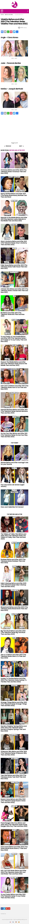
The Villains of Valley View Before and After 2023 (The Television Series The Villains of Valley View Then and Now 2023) (13, 536)
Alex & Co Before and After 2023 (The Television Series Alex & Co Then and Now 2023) (13, 656)
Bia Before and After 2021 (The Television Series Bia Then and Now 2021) (12, 314)
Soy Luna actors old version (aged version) (12, 485)
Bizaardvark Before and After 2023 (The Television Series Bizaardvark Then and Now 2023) (14, 608)
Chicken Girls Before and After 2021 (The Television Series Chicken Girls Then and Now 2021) (14, 290)
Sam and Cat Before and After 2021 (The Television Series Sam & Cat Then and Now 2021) (14, 387)
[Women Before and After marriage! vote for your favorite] (14, 453)
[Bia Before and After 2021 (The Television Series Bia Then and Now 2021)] (14, 303)
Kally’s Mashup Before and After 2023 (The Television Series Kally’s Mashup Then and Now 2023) (13, 585)
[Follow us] (27, 11)
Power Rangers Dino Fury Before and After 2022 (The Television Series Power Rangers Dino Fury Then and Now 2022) (14, 824)
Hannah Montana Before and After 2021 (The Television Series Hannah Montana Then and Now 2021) (14, 411)
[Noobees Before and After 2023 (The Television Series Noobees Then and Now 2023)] (14, 550)
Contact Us (3, 913)
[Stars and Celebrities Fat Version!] (14, 497)
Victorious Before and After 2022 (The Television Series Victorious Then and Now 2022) (13, 171)
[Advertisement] (14, 128)
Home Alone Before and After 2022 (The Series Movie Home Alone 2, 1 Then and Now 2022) (14, 848)
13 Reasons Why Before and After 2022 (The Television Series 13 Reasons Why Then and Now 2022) (14, 753)
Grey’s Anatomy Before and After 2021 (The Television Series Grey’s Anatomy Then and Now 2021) (14, 243)
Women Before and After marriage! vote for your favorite (14, 463)
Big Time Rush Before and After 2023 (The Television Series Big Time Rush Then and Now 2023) (13, 632)
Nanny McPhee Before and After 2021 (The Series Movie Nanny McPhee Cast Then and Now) (14, 195)
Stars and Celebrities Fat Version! (12, 507)
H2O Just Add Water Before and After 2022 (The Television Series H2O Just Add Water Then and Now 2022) (13, 872)
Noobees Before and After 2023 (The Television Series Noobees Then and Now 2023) (13, 561)
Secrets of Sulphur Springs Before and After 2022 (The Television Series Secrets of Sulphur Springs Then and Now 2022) (14, 728)
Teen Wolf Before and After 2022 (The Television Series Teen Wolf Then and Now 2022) (13, 777)
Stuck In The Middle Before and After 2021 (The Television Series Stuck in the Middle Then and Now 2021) (14, 363)
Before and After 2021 (17, 150)
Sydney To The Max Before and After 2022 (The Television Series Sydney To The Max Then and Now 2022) (13, 680)
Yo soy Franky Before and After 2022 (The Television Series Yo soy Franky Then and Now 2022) (13, 896)
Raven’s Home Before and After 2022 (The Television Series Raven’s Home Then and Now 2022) (13, 800)
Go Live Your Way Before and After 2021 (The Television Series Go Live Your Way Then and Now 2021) (14, 435)
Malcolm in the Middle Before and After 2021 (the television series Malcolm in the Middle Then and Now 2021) (14, 219)
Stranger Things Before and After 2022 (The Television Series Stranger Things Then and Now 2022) (14, 704)
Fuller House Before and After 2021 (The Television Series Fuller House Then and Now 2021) (14, 266)
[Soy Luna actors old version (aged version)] (14, 475)
